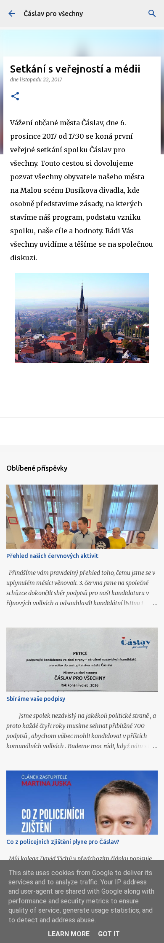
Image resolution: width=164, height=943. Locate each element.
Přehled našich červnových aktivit (52, 555)
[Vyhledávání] (152, 13)
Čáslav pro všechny (53, 13)
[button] (15, 96)
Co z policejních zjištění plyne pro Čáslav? (62, 841)
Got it (109, 934)
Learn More (69, 934)
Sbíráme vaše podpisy (35, 698)
